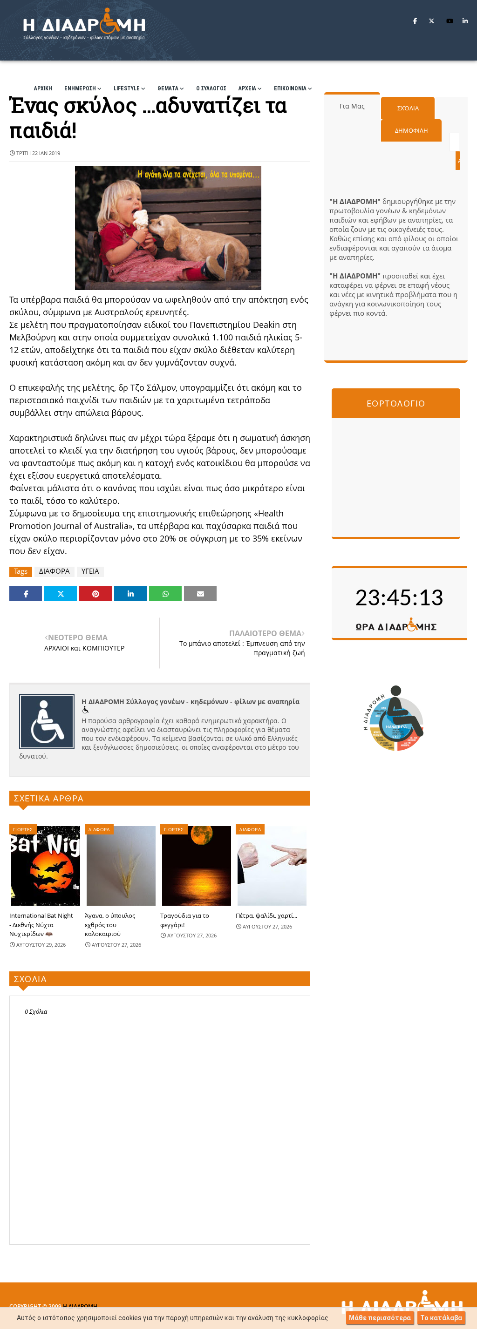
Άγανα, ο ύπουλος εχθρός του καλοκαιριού (110, 924)
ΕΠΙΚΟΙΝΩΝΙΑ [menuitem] (290, 88)
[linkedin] (465, 21)
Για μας (352, 106)
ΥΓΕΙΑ (90, 571)
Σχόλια (408, 108)
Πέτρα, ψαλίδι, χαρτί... (266, 915)
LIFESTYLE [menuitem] (127, 88)
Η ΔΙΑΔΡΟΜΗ (80, 1306)
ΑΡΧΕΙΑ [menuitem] (247, 88)
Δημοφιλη (411, 130)
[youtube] (450, 21)
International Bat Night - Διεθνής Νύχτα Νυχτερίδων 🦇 (41, 924)
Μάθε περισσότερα (380, 1318)
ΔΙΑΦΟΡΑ (54, 571)
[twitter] (431, 21)
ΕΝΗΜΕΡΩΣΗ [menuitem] (80, 88)
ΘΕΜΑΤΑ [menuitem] (167, 88)
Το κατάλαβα (441, 1318)
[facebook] (415, 21)
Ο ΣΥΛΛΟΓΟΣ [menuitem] (211, 88)
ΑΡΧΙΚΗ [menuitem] (43, 88)
